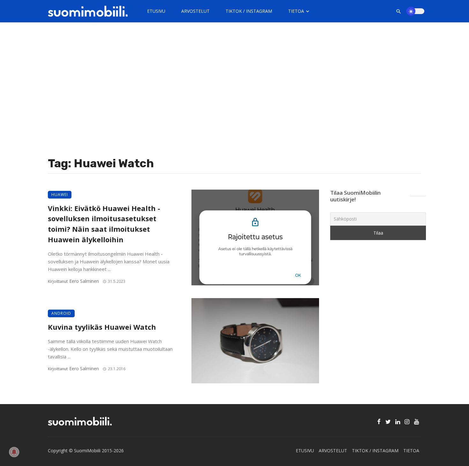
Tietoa (296, 11)
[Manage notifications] (14, 452)
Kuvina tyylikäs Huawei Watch (102, 327)
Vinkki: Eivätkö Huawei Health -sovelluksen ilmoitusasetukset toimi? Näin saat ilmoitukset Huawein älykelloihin (104, 224)
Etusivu (156, 11)
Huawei (59, 194)
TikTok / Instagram (249, 11)
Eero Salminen (84, 281)
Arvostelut (195, 11)
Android (61, 313)
